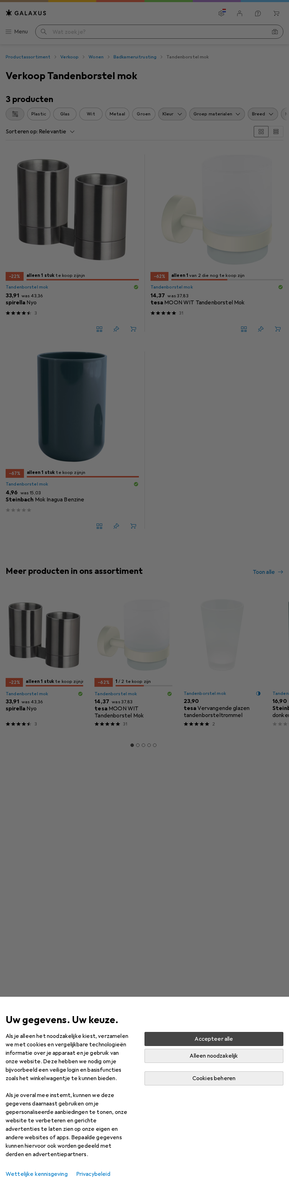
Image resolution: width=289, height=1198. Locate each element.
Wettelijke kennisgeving (37, 1174)
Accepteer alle (214, 1038)
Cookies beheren (213, 1078)
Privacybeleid (93, 1174)
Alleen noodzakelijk (214, 1055)
